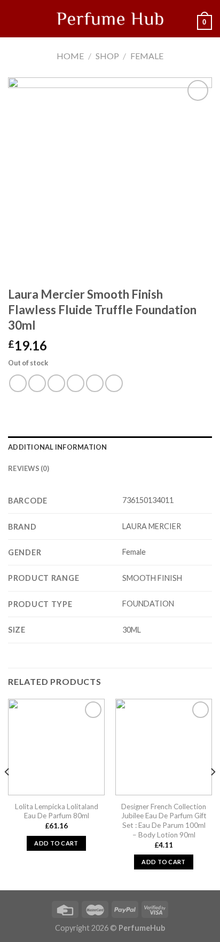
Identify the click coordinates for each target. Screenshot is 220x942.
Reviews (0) (28, 468)
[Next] (212, 793)
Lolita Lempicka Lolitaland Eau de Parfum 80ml (56, 811)
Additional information (57, 447)
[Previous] (7, 793)
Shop (107, 56)
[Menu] (14, 18)
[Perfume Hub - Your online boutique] (110, 18)
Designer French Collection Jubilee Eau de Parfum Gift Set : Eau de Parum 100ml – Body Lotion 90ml (164, 820)
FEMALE (146, 56)
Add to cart (56, 843)
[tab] (110, 447)
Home (70, 56)
